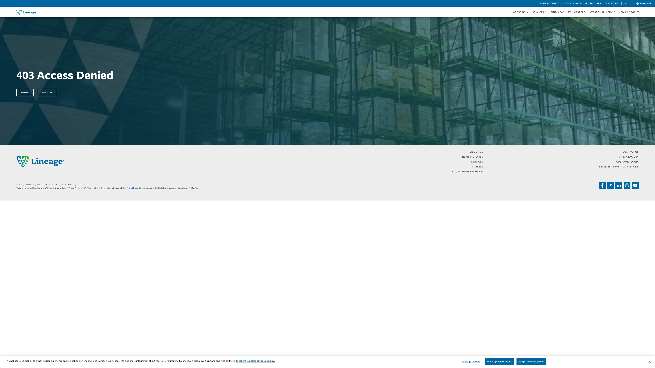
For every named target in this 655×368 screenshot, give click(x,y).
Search (626, 4)
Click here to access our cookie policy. (255, 360)
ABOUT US (519, 12)
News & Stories (629, 12)
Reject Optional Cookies (499, 361)
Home (25, 92)
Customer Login (572, 3)
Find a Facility (629, 156)
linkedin (618, 185)
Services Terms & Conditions (619, 166)
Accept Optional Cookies (531, 361)
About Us (476, 152)
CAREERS (579, 12)
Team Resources (549, 3)
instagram (627, 185)
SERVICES (538, 12)
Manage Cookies (471, 361)
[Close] (649, 361)
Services (477, 161)
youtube (635, 185)
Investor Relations (602, 12)
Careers (477, 166)
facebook (602, 185)
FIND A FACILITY (561, 12)
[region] (327, 362)
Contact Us (611, 3)
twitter (610, 185)
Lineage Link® (593, 3)
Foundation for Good (467, 171)
